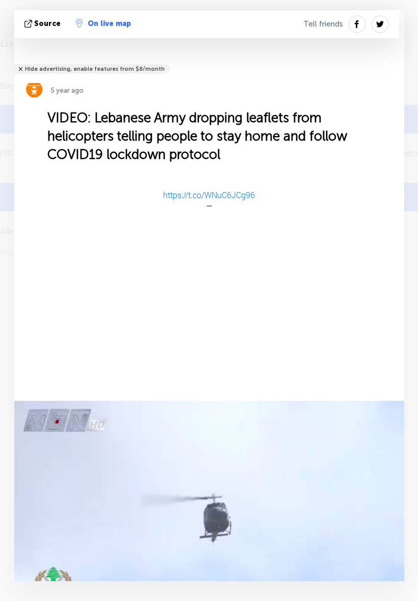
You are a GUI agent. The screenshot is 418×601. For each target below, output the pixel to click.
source (47, 23)
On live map (109, 23)
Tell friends (323, 24)
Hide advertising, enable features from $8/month (95, 69)
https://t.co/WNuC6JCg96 (209, 194)
